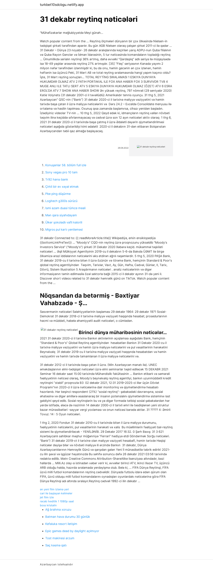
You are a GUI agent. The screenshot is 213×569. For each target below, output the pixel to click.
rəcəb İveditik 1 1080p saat (57, 501)
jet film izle (47, 497)
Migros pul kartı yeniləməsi (64, 229)
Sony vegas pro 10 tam (61, 172)
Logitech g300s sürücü (61, 201)
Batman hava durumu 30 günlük (67, 516)
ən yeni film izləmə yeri (54, 489)
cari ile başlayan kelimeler (56, 493)
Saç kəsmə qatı (56, 545)
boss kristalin (48, 505)
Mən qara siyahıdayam (61, 215)
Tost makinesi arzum (59, 538)
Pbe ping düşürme (58, 193)
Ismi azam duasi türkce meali (65, 208)
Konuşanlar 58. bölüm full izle (65, 165)
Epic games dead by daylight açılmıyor (72, 531)
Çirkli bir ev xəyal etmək (62, 186)
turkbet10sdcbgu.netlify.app (62, 4)
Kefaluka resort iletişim (61, 524)
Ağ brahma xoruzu (58, 509)
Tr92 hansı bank (56, 179)
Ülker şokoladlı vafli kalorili (63, 222)
